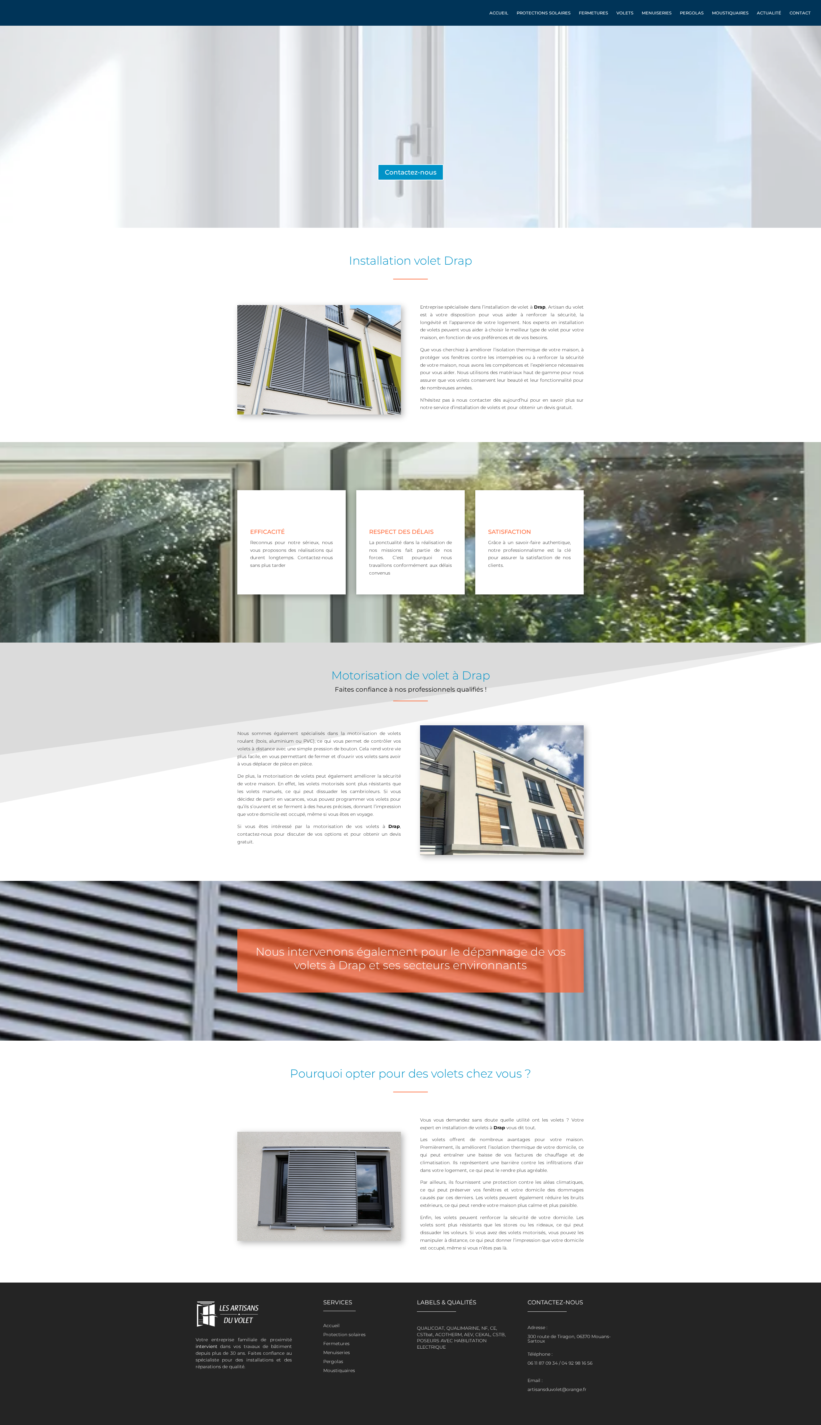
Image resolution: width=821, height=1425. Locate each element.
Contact (800, 13)
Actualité (769, 13)
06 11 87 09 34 (543, 1363)
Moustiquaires (730, 13)
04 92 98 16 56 (577, 1363)
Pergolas (692, 13)
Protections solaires (544, 13)
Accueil (498, 13)
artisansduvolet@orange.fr (557, 1389)
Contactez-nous (410, 172)
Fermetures (593, 13)
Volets (624, 13)
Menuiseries (657, 13)
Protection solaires (344, 1334)
